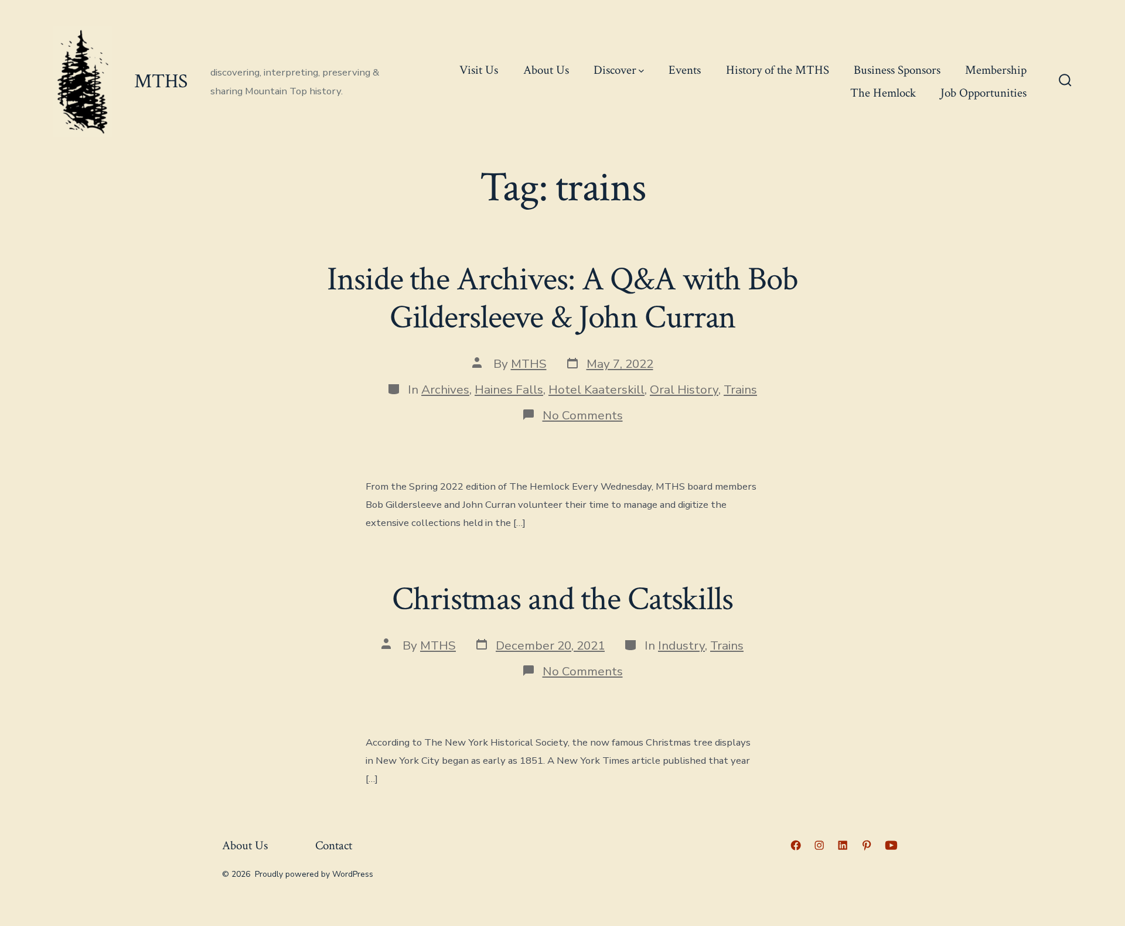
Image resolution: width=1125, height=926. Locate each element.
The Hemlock (883, 93)
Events (685, 70)
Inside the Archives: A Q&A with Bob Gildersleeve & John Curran (562, 298)
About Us (546, 70)
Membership (996, 70)
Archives (445, 389)
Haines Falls (509, 389)
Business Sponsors (897, 70)
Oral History (684, 389)
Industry (681, 645)
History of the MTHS (777, 70)
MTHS (529, 364)
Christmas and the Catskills (562, 599)
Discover (615, 70)
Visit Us (478, 70)
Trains (740, 389)
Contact (333, 845)
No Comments (583, 415)
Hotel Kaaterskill (596, 389)
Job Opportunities (983, 93)
